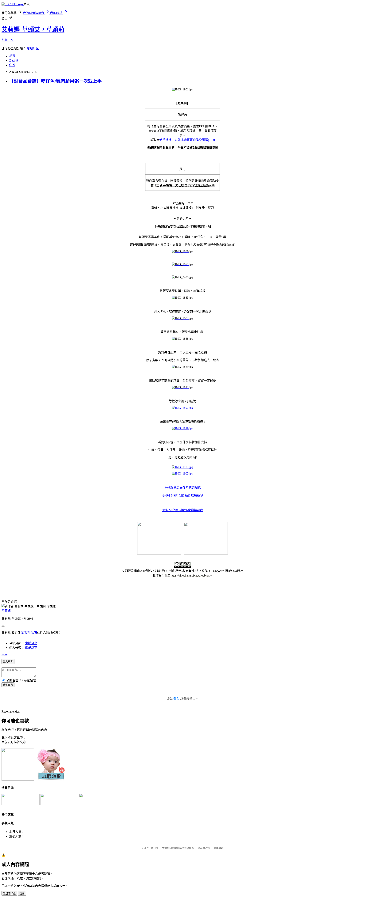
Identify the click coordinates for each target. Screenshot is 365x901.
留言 (34, 632)
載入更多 (8, 661)
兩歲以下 (31, 647)
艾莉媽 (6, 610)
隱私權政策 (204, 848)
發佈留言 (8, 684)
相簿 (12, 56)
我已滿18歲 (9, 893)
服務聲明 (219, 848)
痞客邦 (25, 632)
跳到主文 (8, 40)
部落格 (13, 60)
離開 (21, 893)
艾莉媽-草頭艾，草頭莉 (33, 29)
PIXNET (154, 848)
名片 (12, 65)
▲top (5, 654)
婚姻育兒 (33, 48)
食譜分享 (31, 643)
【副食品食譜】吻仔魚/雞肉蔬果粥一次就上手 (55, 81)
